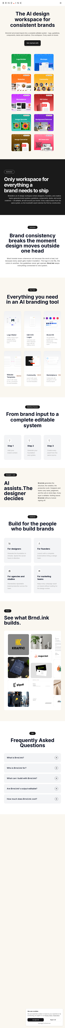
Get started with (32, 43)
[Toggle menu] (60, 3)
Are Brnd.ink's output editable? (22, 788)
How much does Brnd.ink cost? (22, 799)
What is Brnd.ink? (15, 757)
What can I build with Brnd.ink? (22, 778)
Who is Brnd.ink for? (16, 768)
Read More (56, 1015)
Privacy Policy (49, 1015)
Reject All (53, 1020)
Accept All (35, 1020)
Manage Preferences (44, 1023)
